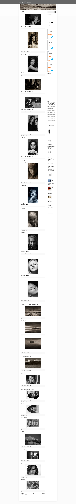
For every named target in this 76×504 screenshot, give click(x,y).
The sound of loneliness (25, 95)
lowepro (51, 113)
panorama (52, 112)
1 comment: (28, 352)
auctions (54, 116)
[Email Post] (30, 51)
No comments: (28, 51)
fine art (23, 318)
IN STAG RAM (49, 56)
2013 (48, 129)
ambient (48, 108)
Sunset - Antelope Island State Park (28, 320)
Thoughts (23, 279)
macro (52, 119)
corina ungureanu (51, 108)
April (49, 124)
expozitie (54, 110)
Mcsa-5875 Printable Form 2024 (51, 163)
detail (49, 111)
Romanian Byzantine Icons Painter (27, 389)
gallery (52, 106)
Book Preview (49, 38)
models (52, 104)
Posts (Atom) (25, 494)
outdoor (51, 120)
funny (54, 118)
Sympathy (23, 232)
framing (49, 113)
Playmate (23, 12)
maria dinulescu (49, 112)
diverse (54, 108)
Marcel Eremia (49, 153)
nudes (48, 105)
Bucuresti (54, 107)
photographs (24, 75)
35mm (51, 106)
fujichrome (52, 118)
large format (53, 111)
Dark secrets (23, 114)
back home (50, 110)
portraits (26, 75)
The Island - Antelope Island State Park (28, 336)
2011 (48, 131)
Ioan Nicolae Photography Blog (36, 3)
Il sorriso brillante (24, 185)
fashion (50, 104)
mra (49, 106)
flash (50, 118)
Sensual (22, 257)
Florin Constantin (50, 141)
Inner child (23, 137)
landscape (26, 318)
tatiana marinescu (49, 107)
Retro (22, 209)
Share (49, 24)
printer (54, 112)
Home (33, 493)
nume (51, 114)
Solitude (22, 432)
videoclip (52, 107)
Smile (22, 463)
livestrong (51, 119)
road (53, 120)
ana (49, 116)
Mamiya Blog (49, 205)
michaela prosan (49, 114)
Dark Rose (23, 479)
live (54, 111)
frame (51, 111)
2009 (48, 133)
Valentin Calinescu (50, 144)
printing (54, 106)
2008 (48, 134)
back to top (49, 218)
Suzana (22, 403)
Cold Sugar (23, 449)
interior (48, 106)
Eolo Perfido (49, 139)
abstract (50, 105)
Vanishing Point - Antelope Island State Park (29, 304)
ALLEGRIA (49, 45)
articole (54, 105)
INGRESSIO (49, 67)
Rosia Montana (51, 115)
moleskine (49, 120)
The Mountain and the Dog (26, 356)
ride (52, 120)
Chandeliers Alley (24, 417)
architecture (52, 116)
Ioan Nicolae (49, 152)
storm (54, 120)
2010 (48, 132)
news (54, 104)
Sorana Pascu (49, 143)
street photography (49, 109)
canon (52, 110)
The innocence (24, 30)
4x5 (52, 109)
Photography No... (50, 34)
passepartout (53, 114)
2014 (48, 128)
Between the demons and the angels (28, 77)
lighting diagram (49, 119)
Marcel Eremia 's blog (50, 207)
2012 (48, 130)
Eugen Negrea (49, 151)
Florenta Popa (49, 140)
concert (48, 111)
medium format (53, 113)
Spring (22, 373)
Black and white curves (25, 54)
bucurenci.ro (49, 168)
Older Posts (43, 493)
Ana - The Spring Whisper (51, 125)
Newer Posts (22, 493)
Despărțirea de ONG (50, 169)
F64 (53, 109)
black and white (24, 370)
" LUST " (52, 187)
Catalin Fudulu (49, 148)
